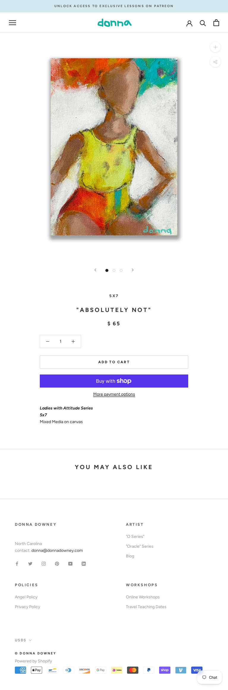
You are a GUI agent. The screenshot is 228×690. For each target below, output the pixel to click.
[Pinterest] (57, 563)
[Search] (203, 23)
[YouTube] (70, 563)
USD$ (21, 640)
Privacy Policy (27, 606)
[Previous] (95, 270)
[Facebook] (17, 563)
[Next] (133, 270)
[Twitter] (30, 563)
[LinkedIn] (84, 563)
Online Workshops (143, 597)
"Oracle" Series (139, 546)
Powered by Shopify (33, 661)
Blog (130, 556)
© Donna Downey (35, 653)
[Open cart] (216, 22)
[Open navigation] (12, 22)
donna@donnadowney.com (57, 550)
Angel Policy (26, 597)
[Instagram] (44, 563)
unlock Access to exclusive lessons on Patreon (114, 6)
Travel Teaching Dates (146, 606)
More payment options (114, 394)
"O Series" (135, 536)
